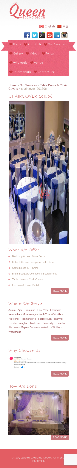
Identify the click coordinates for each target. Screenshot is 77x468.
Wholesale (20, 62)
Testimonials (22, 72)
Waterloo (45, 327)
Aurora (12, 310)
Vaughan (23, 323)
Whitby (56, 327)
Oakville (56, 314)
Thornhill (58, 318)
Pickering (13, 318)
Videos (34, 53)
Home (17, 44)
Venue (38, 62)
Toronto (12, 323)
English (49, 26)
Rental (50, 53)
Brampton (30, 310)
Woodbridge (14, 331)
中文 (65, 26)
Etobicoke (55, 310)
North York (44, 314)
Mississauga (29, 314)
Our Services (56, 44)
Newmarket (14, 314)
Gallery (18, 53)
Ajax (20, 310)
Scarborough (45, 318)
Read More (60, 291)
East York (42, 310)
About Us (34, 44)
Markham (35, 323)
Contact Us (46, 72)
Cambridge (48, 323)
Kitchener (13, 327)
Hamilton (61, 323)
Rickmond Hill (28, 318)
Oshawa (34, 327)
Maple (24, 327)
